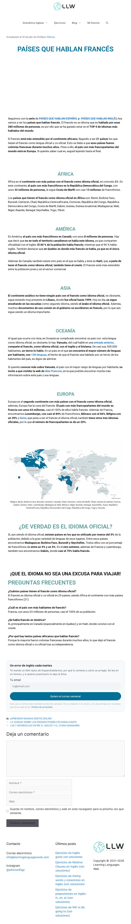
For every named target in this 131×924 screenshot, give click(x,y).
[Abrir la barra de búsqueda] (107, 23)
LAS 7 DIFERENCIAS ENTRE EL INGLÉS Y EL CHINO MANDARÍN (45, 725)
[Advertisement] (65, 91)
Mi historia (93, 22)
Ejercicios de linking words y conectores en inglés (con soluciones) (70, 880)
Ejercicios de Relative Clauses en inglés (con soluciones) (69, 866)
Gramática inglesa (33, 22)
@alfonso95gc (15, 869)
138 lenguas (38, 354)
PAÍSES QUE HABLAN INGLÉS (98, 118)
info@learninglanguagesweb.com (27, 857)
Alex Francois (53, 371)
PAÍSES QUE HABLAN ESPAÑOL (58, 118)
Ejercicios (60, 22)
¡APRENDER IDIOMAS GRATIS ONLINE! (31, 718)
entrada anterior (103, 342)
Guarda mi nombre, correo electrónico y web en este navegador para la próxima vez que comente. (67, 811)
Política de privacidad (41, 707)
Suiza (23, 418)
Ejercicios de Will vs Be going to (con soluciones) (70, 911)
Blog (74, 22)
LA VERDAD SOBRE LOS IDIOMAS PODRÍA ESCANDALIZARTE (43, 722)
